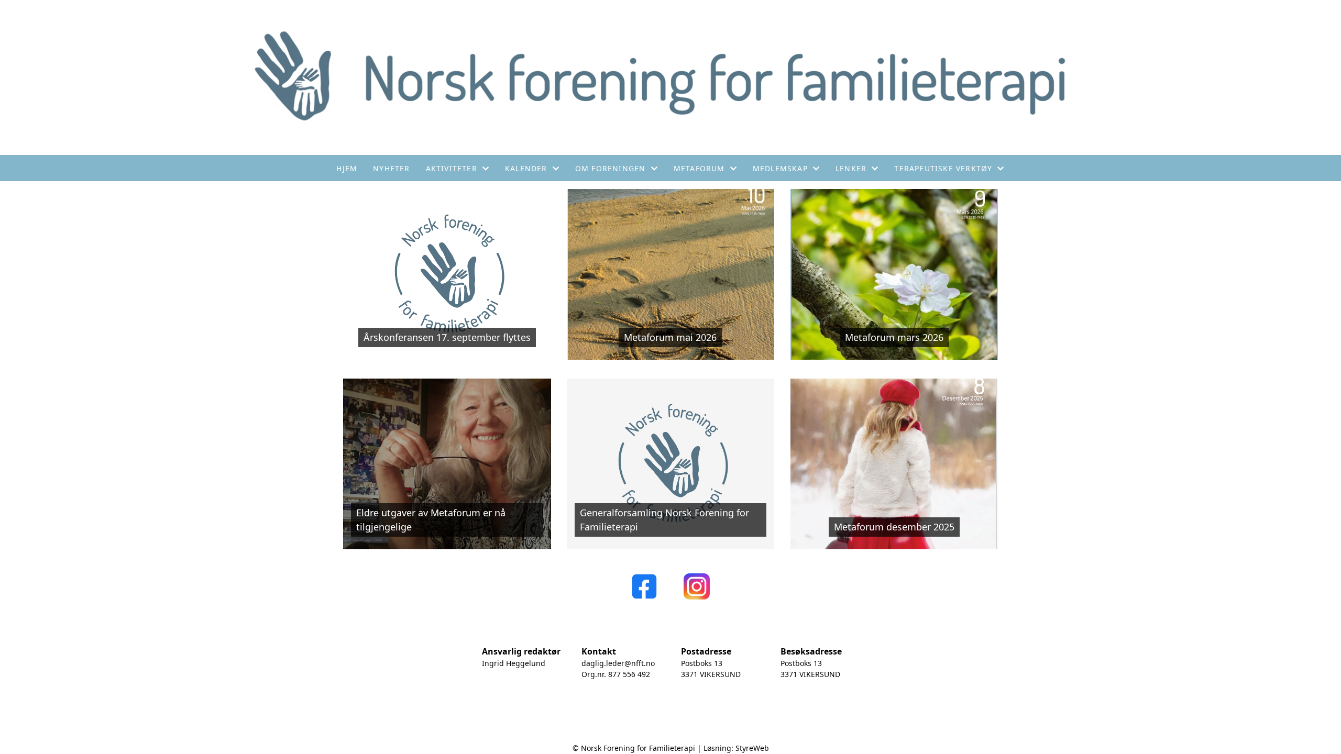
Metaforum (699, 168)
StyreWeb (752, 748)
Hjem (346, 168)
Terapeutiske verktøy (943, 168)
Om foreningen (610, 168)
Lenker (851, 168)
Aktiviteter (451, 168)
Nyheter (391, 168)
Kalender (526, 168)
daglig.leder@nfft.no (618, 663)
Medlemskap (780, 168)
